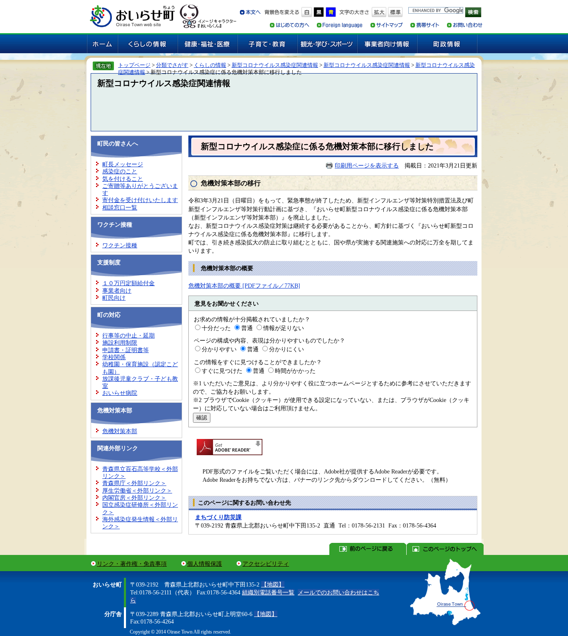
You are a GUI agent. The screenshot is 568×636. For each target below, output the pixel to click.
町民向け (114, 297)
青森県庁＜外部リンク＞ (134, 483)
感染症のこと (119, 171)
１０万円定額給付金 (128, 283)
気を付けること (122, 178)
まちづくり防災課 (218, 517)
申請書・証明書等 (125, 350)
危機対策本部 (119, 431)
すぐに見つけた (222, 370)
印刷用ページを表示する (367, 165)
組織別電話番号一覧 (268, 592)
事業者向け (116, 290)
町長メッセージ (122, 164)
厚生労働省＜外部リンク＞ (137, 490)
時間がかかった (295, 370)
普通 (247, 328)
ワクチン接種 (119, 245)
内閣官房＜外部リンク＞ (134, 497)
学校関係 (114, 357)
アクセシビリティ (265, 563)
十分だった (216, 328)
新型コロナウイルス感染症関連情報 (275, 65)
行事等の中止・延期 (128, 335)
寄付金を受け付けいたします (140, 200)
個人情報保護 (204, 563)
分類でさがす (172, 65)
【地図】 (272, 584)
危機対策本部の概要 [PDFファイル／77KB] (244, 285)
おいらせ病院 (119, 392)
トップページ (134, 65)
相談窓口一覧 (119, 207)
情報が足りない (283, 328)
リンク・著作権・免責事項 (132, 563)
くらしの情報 (210, 65)
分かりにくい (286, 349)
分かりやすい (219, 349)
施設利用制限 (119, 342)
